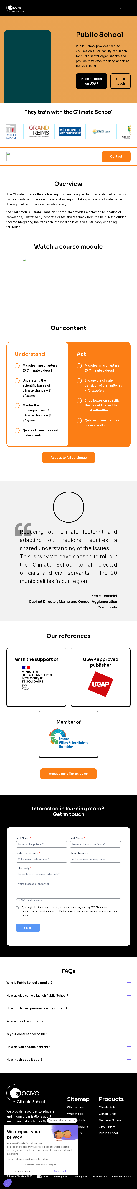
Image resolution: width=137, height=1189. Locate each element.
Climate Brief (107, 1114)
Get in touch (120, 81)
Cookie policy (80, 1176)
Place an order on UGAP (91, 81)
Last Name (77, 838)
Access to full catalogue (68, 457)
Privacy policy (60, 1176)
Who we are (75, 1107)
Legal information (121, 1176)
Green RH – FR (109, 1126)
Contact (116, 156)
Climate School (109, 1107)
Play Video (68, 283)
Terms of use (100, 1176)
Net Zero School (110, 1120)
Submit (28, 927)
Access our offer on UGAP (68, 774)
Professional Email (28, 853)
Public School (108, 1133)
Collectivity (24, 868)
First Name (23, 838)
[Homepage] (15, 8)
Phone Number (79, 853)
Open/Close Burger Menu (128, 9)
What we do (75, 1114)
